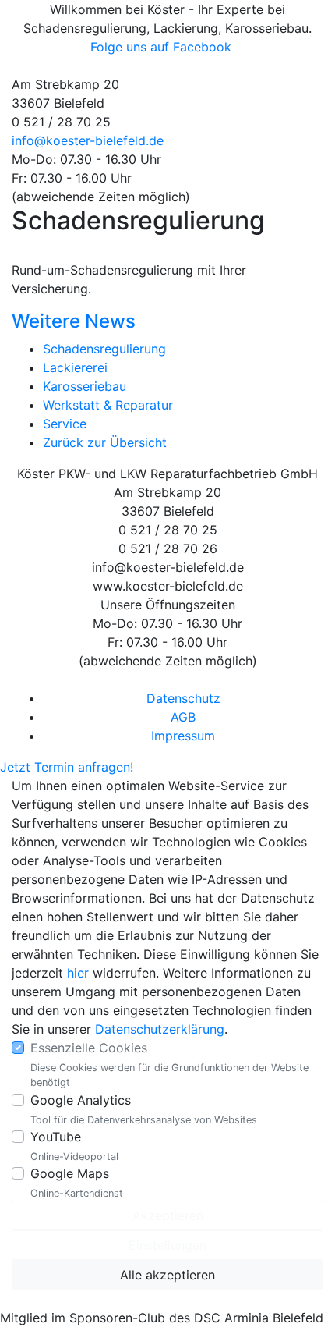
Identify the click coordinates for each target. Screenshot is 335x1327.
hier (78, 973)
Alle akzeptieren (167, 1275)
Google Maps (69, 1173)
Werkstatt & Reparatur (108, 405)
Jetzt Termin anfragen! (66, 767)
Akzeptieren (167, 1215)
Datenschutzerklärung (159, 1029)
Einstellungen (167, 1245)
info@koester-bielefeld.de (88, 140)
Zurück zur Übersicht (105, 442)
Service (64, 423)
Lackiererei (75, 367)
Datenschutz (183, 698)
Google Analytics (80, 1100)
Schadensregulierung (104, 349)
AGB (183, 717)
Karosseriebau (84, 386)
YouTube (55, 1136)
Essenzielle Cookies (88, 1048)
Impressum (183, 735)
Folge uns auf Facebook (162, 47)
